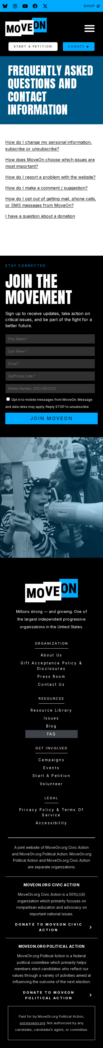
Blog (51, 726)
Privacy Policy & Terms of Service (51, 812)
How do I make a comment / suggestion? (46, 187)
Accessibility (51, 823)
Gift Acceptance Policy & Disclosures (51, 665)
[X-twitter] (45, 6)
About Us (51, 655)
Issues (51, 718)
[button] (89, 28)
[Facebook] (35, 6)
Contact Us (51, 684)
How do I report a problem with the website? (50, 177)
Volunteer (51, 784)
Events (51, 768)
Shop (89, 6)
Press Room (51, 676)
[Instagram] (15, 6)
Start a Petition (51, 776)
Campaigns (51, 760)
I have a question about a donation (40, 216)
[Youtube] (25, 6)
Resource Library (51, 710)
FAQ (51, 734)
